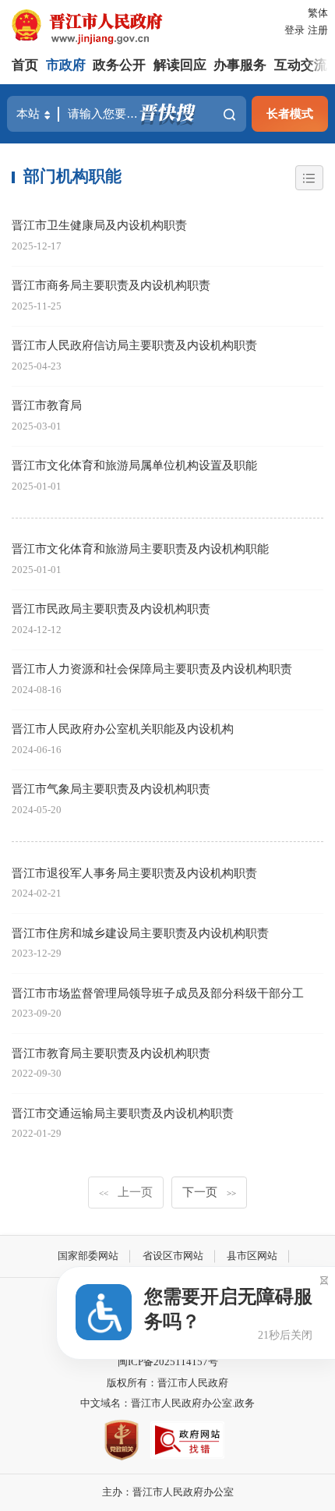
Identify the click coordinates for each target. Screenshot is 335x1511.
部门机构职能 (72, 176)
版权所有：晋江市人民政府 (167, 1383)
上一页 (126, 1191)
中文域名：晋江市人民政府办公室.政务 (167, 1403)
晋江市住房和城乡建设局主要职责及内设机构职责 (140, 933)
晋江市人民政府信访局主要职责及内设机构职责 (134, 345)
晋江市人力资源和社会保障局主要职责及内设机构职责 (152, 668)
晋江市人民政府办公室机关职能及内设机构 (123, 728)
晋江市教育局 (47, 405)
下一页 (209, 1191)
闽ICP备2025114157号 (168, 1362)
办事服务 (239, 65)
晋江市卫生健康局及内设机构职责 (99, 225)
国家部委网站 (88, 1256)
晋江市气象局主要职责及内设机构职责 (111, 788)
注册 (318, 30)
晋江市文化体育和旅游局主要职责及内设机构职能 (140, 548)
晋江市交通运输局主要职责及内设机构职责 (123, 1113)
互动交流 (300, 65)
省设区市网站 (173, 1256)
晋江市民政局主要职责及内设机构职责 (111, 608)
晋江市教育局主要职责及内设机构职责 (111, 1053)
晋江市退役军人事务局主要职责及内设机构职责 (134, 872)
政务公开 (119, 65)
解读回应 (179, 65)
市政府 (66, 65)
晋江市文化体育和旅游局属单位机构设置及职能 (134, 465)
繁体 (318, 13)
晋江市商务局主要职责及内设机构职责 (111, 285)
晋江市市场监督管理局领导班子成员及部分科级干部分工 (158, 993)
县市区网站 (252, 1256)
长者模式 (289, 113)
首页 (25, 65)
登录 (294, 30)
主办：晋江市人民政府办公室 (168, 1492)
